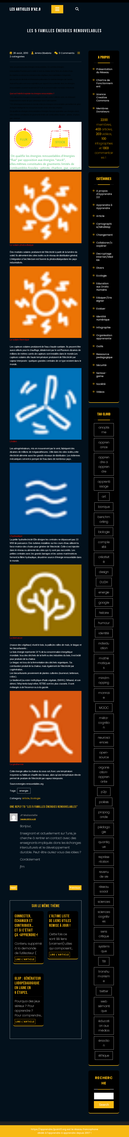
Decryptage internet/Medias (104, 257)
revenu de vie (104, 874)
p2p (104, 792)
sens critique (104, 933)
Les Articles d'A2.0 (25, 9)
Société (101, 384)
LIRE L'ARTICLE (25, 959)
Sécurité (101, 365)
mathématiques (104, 663)
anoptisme (103, 429)
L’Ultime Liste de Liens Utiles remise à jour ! (60, 921)
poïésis (104, 802)
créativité (103, 559)
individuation (103, 645)
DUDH (104, 582)
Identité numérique (102, 318)
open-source (104, 754)
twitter (104, 991)
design (104, 572)
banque (104, 507)
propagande (103, 814)
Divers (100, 268)
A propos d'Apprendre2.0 (104, 194)
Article (26, 798)
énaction (103, 1042)
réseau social (104, 889)
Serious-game (101, 374)
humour (103, 623)
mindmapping (103, 680)
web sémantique (104, 1006)
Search (104, 1104)
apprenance (103, 444)
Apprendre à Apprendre (104, 206)
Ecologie (35, 798)
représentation (103, 859)
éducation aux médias (103, 1026)
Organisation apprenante (104, 337)
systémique (103, 948)
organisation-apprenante (103, 774)
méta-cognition (103, 723)
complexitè (103, 544)
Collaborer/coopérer (104, 244)
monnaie (103, 695)
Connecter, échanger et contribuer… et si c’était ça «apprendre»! (26, 925)
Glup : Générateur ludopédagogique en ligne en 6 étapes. (28, 985)
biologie (103, 532)
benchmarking (104, 519)
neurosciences (104, 739)
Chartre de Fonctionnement (104, 83)
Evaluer (100, 308)
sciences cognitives (104, 916)
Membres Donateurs (102, 110)
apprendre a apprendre (103, 464)
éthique (103, 1055)
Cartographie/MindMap (104, 225)
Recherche (104, 1080)
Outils (99, 346)
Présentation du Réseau (104, 70)
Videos (100, 392)
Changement (104, 235)
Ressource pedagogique (104, 355)
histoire (104, 613)
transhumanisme (104, 976)
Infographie (103, 327)
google (103, 602)
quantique (103, 844)
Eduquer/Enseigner (104, 299)
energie (23, 790)
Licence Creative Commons (102, 97)
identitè (104, 633)
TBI (104, 961)
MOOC (104, 708)
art (104, 496)
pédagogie (104, 829)
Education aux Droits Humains (102, 287)
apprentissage (104, 483)
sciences (104, 901)
